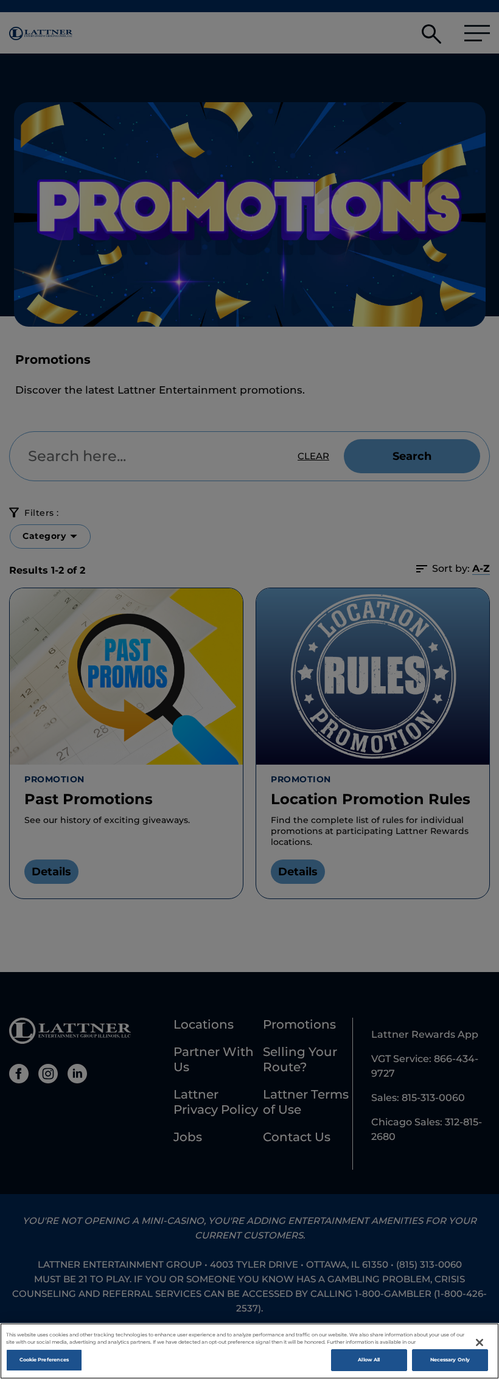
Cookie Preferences (44, 1359)
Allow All (369, 1359)
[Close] (479, 1342)
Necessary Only (450, 1359)
